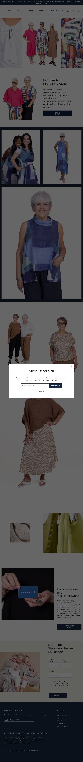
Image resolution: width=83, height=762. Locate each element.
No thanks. (41, 391)
